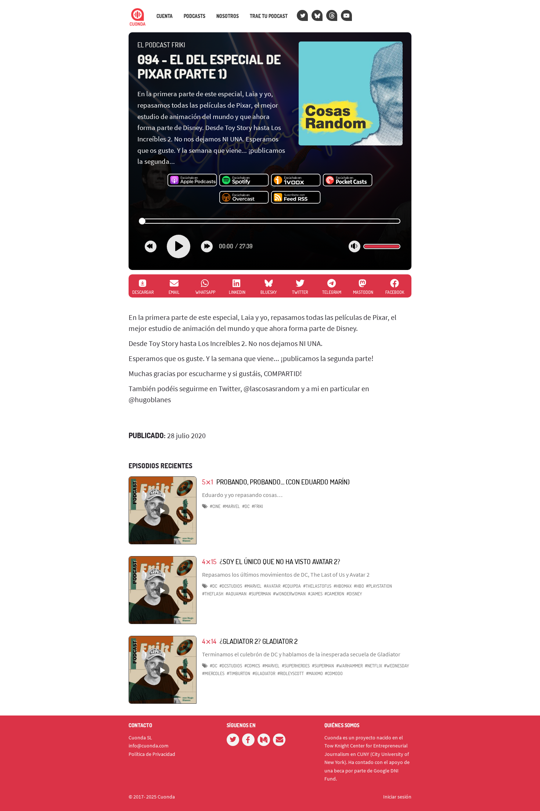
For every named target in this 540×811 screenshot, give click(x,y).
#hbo (359, 586)
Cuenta (164, 16)
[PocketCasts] (347, 180)
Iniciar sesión (397, 796)
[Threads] (331, 15)
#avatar (272, 586)
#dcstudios (230, 586)
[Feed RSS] (296, 197)
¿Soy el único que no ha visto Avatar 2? (280, 561)
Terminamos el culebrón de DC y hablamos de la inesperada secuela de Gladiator (301, 654)
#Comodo (334, 673)
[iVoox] (296, 180)
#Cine (215, 506)
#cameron (334, 593)
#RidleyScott (290, 673)
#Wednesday (396, 665)
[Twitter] (302, 15)
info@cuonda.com (149, 745)
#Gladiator (263, 673)
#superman (260, 593)
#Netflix (373, 665)
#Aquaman (236, 593)
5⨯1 (207, 481)
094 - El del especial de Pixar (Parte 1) (209, 66)
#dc (245, 506)
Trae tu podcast (269, 16)
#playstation (379, 586)
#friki (257, 506)
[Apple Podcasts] (192, 180)
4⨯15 (209, 561)
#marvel (231, 506)
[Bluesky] (317, 15)
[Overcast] (244, 197)
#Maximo (314, 673)
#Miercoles (213, 673)
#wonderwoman (289, 593)
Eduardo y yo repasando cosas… (242, 494)
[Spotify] (244, 180)
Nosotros (227, 16)
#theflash (212, 593)
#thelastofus (317, 586)
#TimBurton (238, 673)
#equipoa (291, 586)
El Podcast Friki (161, 45)
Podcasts (194, 16)
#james (315, 593)
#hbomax (343, 586)
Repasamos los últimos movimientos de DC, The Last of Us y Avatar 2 (286, 574)
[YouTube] (346, 15)
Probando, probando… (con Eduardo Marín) (283, 481)
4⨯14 (209, 641)
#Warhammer (349, 665)
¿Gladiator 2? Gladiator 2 (259, 641)
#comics (252, 665)
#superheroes (296, 665)
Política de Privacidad (152, 754)
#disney (354, 593)
